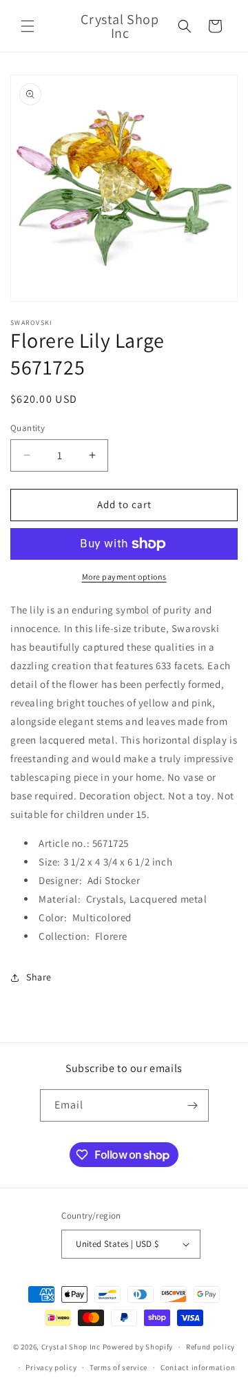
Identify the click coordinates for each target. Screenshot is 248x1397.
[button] (27, 26)
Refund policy (210, 1347)
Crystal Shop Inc (71, 1347)
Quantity (27, 428)
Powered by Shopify (138, 1347)
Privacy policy (50, 1367)
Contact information (198, 1367)
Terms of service (118, 1367)
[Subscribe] (193, 1105)
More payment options (124, 576)
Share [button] (39, 977)
